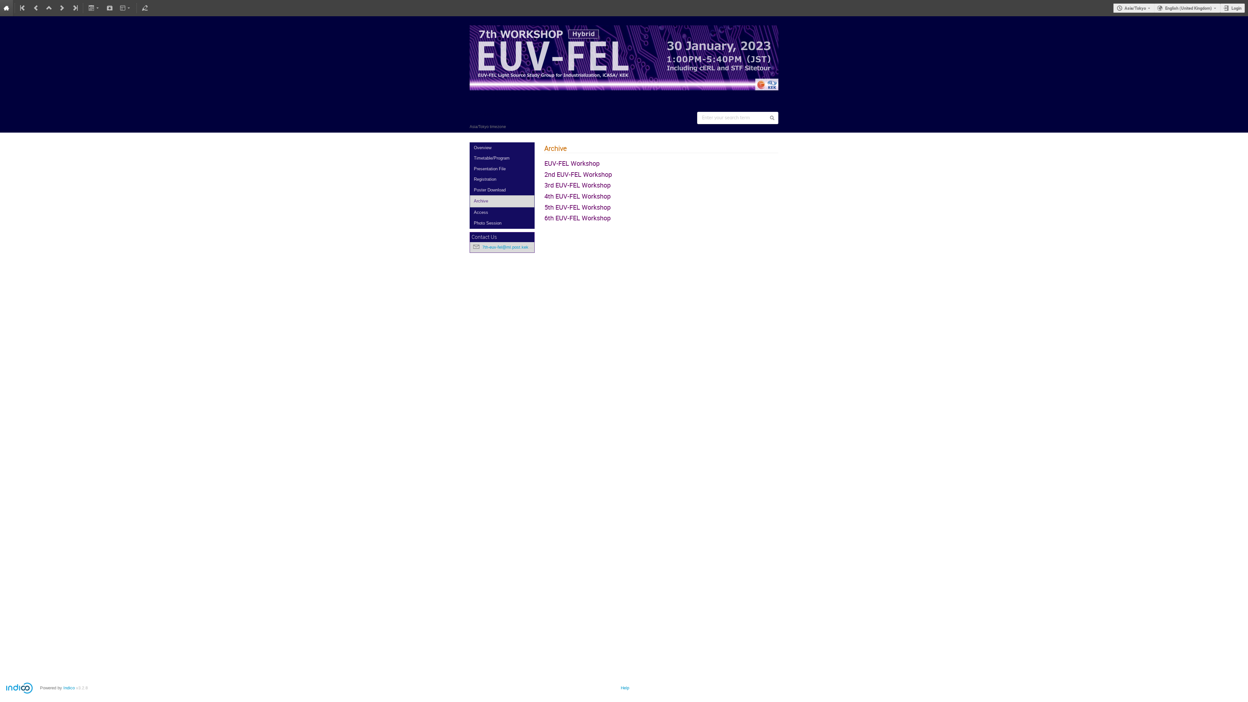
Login (1236, 8)
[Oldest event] (23, 8)
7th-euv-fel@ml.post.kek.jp (507, 247)
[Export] (94, 8)
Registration (485, 179)
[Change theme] (125, 8)
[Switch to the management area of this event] (144, 8)
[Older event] (36, 8)
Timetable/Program (492, 158)
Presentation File (490, 168)
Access (481, 212)
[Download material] (109, 8)
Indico (69, 688)
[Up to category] (49, 8)
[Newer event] (62, 8)
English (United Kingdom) (1188, 8)
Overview (482, 147)
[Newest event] (74, 8)
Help (625, 688)
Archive (481, 201)
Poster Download (490, 190)
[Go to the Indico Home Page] (6, 8)
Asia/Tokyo (1135, 8)
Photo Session (487, 223)
